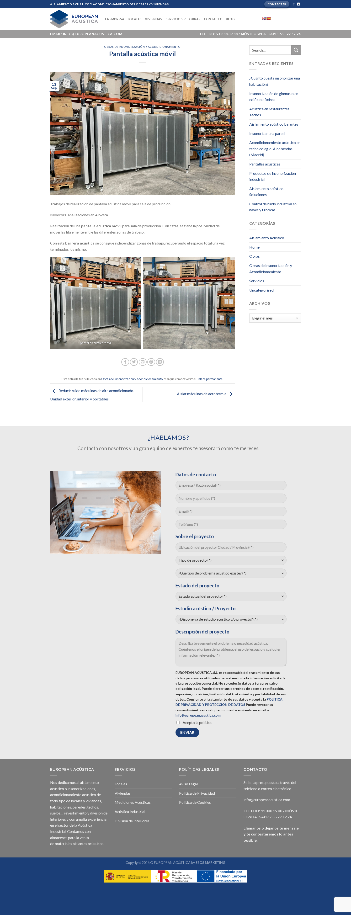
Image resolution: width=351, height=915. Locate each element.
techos (92, 807)
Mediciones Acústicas (133, 802)
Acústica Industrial (130, 811)
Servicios (174, 19)
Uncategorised (261, 290)
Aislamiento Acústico (266, 237)
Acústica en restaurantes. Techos (269, 111)
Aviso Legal (188, 784)
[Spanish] (268, 18)
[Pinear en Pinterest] (151, 362)
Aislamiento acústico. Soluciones (266, 191)
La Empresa (114, 19)
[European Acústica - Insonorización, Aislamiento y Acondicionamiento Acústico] (74, 19)
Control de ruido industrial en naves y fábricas (273, 207)
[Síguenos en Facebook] (293, 4)
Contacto (213, 19)
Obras (194, 19)
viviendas (93, 800)
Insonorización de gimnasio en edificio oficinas (273, 96)
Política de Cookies (195, 802)
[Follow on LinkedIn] (298, 4)
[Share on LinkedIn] (160, 362)
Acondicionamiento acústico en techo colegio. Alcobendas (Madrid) (274, 148)
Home (254, 247)
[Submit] (296, 50)
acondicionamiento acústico (73, 794)
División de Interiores (132, 821)
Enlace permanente (210, 379)
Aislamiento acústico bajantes (273, 124)
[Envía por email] (143, 362)
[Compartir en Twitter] (134, 362)
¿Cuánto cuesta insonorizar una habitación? (274, 81)
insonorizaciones (81, 788)
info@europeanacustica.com (198, 715)
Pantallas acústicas (264, 164)
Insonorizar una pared (267, 133)
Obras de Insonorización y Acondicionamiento (142, 46)
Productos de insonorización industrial (272, 176)
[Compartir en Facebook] (125, 362)
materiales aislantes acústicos (79, 843)
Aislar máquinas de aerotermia (202, 393)
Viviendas (153, 19)
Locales (135, 19)
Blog (230, 19)
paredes (79, 807)
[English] (263, 18)
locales (76, 800)
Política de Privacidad (197, 793)
